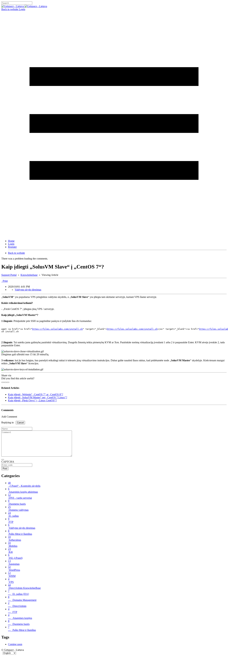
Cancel (20, 422)
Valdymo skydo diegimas (28, 289)
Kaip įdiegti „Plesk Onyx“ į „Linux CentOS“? (32, 400)
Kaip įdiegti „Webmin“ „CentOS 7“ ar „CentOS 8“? (35, 394)
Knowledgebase (29, 275)
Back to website (10, 9)
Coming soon (15, 644)
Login (22, 9)
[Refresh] (2, 459)
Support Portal (9, 275)
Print (4, 281)
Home (11, 240)
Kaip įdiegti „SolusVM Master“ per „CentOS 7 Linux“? (37, 397)
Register (12, 246)
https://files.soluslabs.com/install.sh (57, 329)
